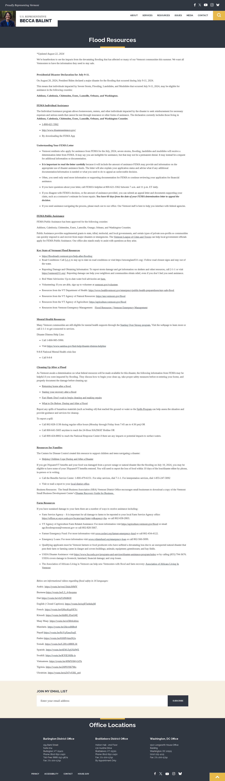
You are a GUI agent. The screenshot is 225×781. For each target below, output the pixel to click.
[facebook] (195, 4)
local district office (80, 483)
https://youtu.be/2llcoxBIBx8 (62, 626)
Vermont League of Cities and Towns (132, 237)
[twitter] (200, 4)
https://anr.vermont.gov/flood (110, 296)
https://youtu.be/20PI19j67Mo (61, 667)
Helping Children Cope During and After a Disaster (67, 459)
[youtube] (206, 4)
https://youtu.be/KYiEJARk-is (61, 655)
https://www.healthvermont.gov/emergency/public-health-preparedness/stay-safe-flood (131, 290)
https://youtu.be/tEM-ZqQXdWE (62, 649)
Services (147, 15)
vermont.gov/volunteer (106, 284)
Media (190, 15)
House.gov (83, 774)
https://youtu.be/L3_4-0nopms (61, 592)
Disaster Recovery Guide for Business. (94, 493)
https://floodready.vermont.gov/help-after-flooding (67, 256)
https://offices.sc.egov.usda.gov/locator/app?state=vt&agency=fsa (74, 518)
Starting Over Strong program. (135, 325)
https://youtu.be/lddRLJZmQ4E (62, 615)
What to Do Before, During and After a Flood (65, 403)
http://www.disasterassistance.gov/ (59, 130)
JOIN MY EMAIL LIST (52, 691)
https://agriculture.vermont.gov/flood (107, 301)
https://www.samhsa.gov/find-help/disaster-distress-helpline (76, 346)
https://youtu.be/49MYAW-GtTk (65, 661)
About (134, 15)
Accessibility (51, 774)
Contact (203, 15)
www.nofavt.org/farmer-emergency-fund (115, 533)
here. (103, 278)
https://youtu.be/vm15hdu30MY (61, 586)
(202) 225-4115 (157, 754)
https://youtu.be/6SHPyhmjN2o (60, 638)
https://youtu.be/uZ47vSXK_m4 (64, 672)
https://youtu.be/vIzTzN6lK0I (56, 598)
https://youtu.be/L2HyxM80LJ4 (61, 644)
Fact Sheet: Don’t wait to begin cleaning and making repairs (72, 397)
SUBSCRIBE (178, 701)
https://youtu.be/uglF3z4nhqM (80, 603)
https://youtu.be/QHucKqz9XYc (61, 609)
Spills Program (144, 409)
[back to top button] (217, 777)
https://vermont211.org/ (53, 273)
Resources (163, 15)
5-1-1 (67, 260)
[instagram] (212, 4)
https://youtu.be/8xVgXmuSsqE (60, 632)
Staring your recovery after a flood (59, 392)
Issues (178, 15)
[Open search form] (219, 15)
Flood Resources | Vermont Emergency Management (121, 307)
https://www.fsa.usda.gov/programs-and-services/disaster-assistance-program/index (115, 554)
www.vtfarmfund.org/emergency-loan (107, 539)
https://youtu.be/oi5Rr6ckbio (64, 621)
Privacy (35, 774)
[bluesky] (217, 4)
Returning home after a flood (56, 386)
